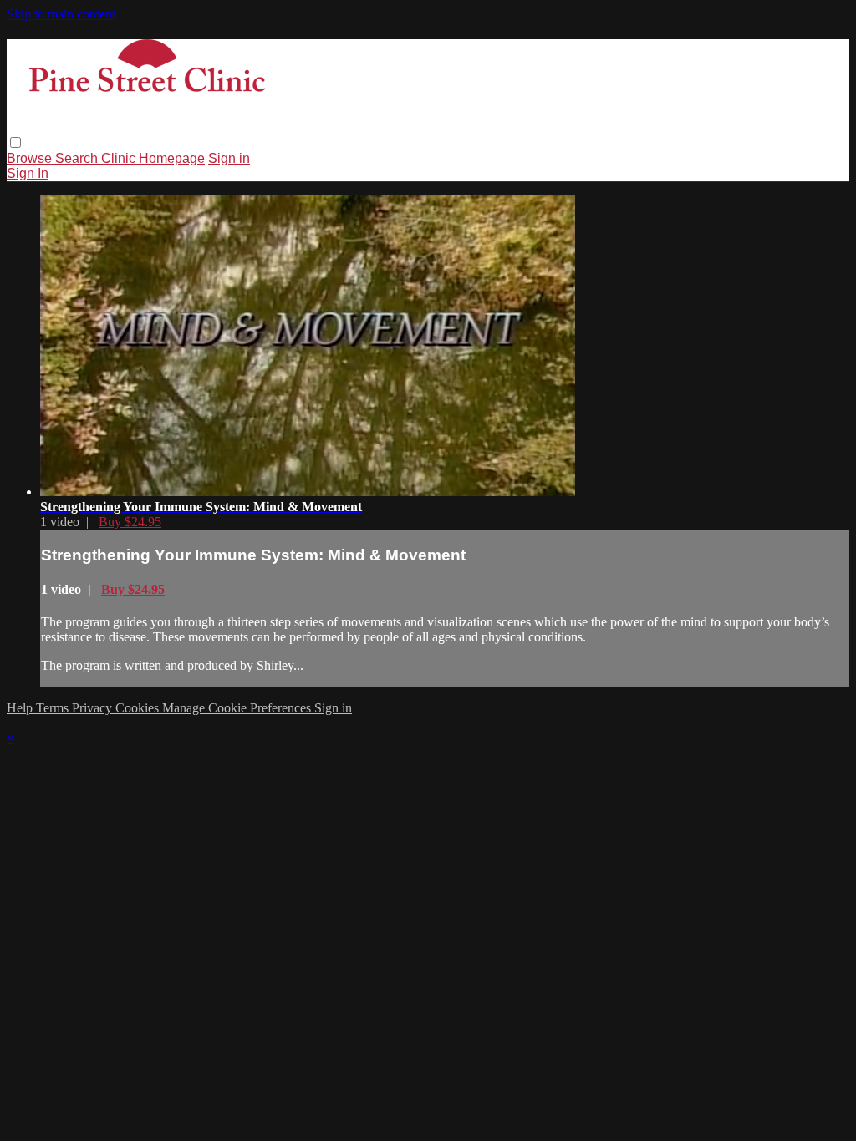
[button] (15, 142)
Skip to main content (61, 14)
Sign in (229, 158)
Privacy (93, 708)
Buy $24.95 (130, 522)
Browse (31, 158)
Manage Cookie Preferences (238, 708)
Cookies (138, 708)
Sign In (27, 173)
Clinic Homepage (153, 158)
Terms (54, 708)
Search (78, 158)
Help (21, 708)
